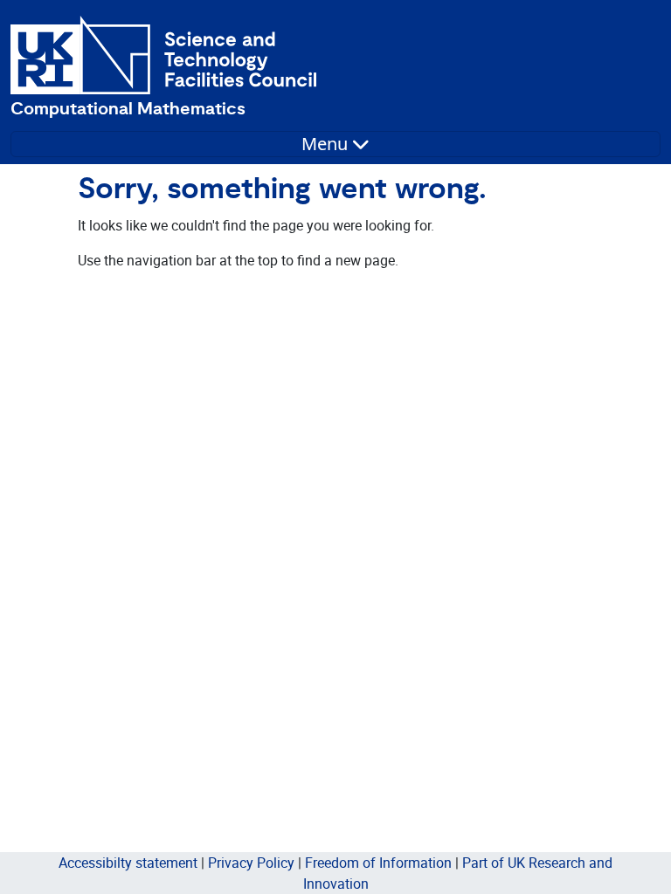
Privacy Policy (251, 862)
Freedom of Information (378, 862)
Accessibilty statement (128, 862)
